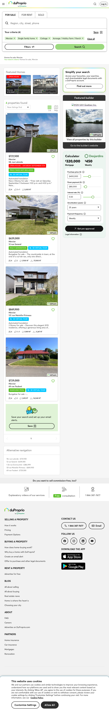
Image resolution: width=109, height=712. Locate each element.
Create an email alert (14, 556)
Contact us (68, 518)
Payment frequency (75, 214)
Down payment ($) (74, 182)
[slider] (89, 176)
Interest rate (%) (73, 192)
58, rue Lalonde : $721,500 (17, 459)
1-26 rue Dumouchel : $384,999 (19, 465)
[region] (54, 694)
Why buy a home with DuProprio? (20, 552)
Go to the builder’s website (84, 145)
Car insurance (11, 644)
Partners (10, 634)
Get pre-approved (85, 228)
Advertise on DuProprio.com (17, 627)
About (8, 612)
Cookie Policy (37, 697)
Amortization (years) (75, 203)
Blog (8, 581)
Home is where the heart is (17, 600)
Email (98, 525)
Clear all (91, 39)
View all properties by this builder (84, 139)
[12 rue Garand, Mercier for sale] (32, 215)
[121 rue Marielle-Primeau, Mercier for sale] (32, 286)
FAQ (7, 618)
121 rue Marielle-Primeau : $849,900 (20, 467)
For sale (10, 14)
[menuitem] (33, 527)
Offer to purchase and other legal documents (25, 561)
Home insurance (12, 640)
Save (30, 426)
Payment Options (12, 534)
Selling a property (16, 519)
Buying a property (16, 541)
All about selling (12, 587)
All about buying (12, 591)
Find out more (84, 86)
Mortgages (9, 649)
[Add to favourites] (53, 156)
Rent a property (15, 568)
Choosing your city (13, 605)
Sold (41, 14)
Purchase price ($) (74, 172)
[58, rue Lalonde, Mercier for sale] (32, 132)
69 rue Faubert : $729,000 (16, 470)
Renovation (10, 654)
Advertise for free (12, 574)
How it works (10, 525)
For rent (27, 14)
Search (77, 46)
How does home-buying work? (18, 547)
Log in (104, 4)
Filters (27, 46)
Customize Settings (25, 704)
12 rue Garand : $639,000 (16, 462)
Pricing (8, 530)
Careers (8, 622)
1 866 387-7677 (75, 525)
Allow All (50, 704)
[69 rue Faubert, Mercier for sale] (32, 357)
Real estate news (12, 596)
